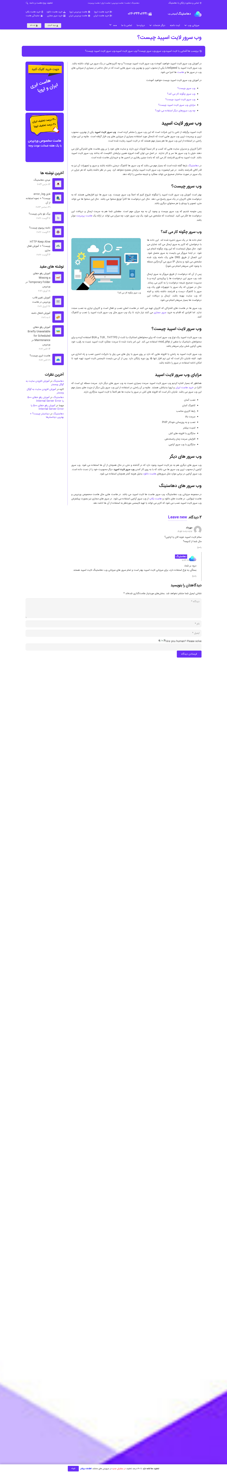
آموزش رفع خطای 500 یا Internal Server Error (45, 399)
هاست (180, 72)
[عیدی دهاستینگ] (58, 184)
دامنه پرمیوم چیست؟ (39, 228)
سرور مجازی (160, 313)
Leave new (177, 517)
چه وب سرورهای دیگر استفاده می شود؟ (175, 111)
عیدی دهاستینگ (42, 180)
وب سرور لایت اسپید (126, 51)
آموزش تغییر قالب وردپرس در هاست (41, 300)
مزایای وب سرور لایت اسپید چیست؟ (176, 105)
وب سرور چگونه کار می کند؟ (181, 94)
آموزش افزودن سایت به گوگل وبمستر (45, 383)
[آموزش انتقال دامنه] (58, 317)
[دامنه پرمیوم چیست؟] (58, 231)
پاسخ (199, 547)
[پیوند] (198, 14)
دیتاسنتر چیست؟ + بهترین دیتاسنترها (47, 415)
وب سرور (160, 51)
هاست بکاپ (155, 499)
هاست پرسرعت (84, 216)
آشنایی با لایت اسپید (176, 51)
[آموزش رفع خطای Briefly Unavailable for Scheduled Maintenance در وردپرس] (58, 331)
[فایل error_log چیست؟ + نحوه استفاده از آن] (58, 198)
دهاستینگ (193, 166)
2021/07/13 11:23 (189, 560)
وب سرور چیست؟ (147, 51)
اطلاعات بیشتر (86, 1468)
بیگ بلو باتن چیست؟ (39, 214)
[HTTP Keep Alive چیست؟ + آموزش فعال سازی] (58, 245)
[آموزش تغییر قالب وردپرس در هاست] (58, 301)
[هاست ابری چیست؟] (58, 359)
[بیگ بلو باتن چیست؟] (58, 217)
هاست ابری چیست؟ (40, 356)
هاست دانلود (149, 474)
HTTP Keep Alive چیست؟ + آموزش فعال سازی (38, 246)
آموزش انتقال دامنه (40, 313)
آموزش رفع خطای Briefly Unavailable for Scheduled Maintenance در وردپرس (39, 336)
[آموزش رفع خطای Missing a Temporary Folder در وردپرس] (58, 277)
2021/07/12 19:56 (185, 531)
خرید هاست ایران (185, 388)
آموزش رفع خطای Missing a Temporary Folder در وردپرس (38, 280)
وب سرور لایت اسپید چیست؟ (169, 37)
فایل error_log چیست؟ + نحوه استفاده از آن (38, 198)
